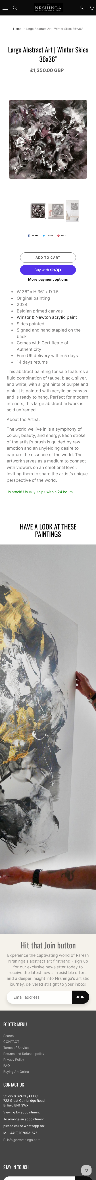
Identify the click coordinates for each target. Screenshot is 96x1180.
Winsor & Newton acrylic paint (47, 317)
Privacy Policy (13, 1060)
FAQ (6, 1066)
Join (80, 997)
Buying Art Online (16, 1072)
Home (17, 28)
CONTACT (11, 1042)
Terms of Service (16, 1048)
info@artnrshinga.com (23, 1140)
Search (8, 1036)
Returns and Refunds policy (23, 1054)
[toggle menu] (5, 7)
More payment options (48, 279)
